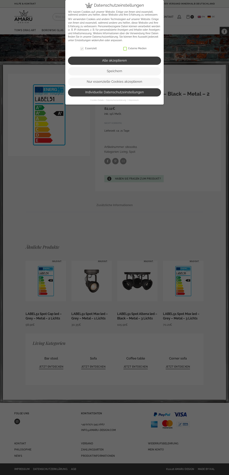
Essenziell (91, 48)
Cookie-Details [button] (97, 100)
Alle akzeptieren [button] (114, 60)
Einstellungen (83, 40)
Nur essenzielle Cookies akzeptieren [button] (114, 81)
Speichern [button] (114, 71)
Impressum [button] (133, 100)
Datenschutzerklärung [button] (116, 100)
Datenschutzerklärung (105, 36)
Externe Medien (137, 48)
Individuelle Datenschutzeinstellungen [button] (114, 92)
